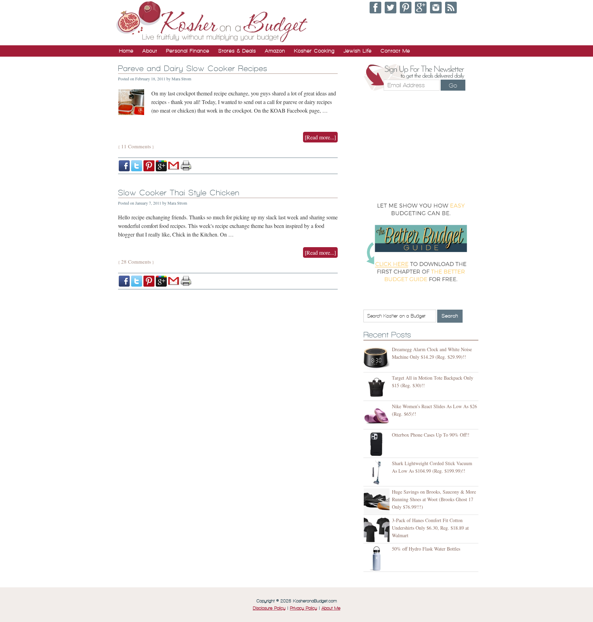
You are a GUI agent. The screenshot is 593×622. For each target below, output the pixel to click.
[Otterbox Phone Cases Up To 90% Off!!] (377, 444)
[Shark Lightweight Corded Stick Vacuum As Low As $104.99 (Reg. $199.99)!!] (377, 473)
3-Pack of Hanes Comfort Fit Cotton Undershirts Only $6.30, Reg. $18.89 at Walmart (430, 528)
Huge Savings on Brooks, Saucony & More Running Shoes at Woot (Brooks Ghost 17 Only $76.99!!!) (434, 499)
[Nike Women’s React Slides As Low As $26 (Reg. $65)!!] (377, 416)
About (149, 51)
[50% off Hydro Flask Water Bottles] (377, 558)
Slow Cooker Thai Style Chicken (179, 192)
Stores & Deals (237, 51)
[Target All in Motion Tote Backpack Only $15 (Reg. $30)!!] (377, 387)
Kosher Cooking (314, 51)
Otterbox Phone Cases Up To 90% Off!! (430, 434)
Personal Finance (187, 51)
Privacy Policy (303, 608)
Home (126, 51)
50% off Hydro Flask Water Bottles (426, 548)
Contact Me (395, 51)
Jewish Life (358, 51)
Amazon (275, 51)
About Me (331, 608)
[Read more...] (320, 137)
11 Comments (136, 146)
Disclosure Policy (269, 608)
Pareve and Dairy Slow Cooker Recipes (192, 68)
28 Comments (136, 261)
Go (453, 85)
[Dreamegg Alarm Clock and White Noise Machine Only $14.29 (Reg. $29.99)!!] (377, 359)
